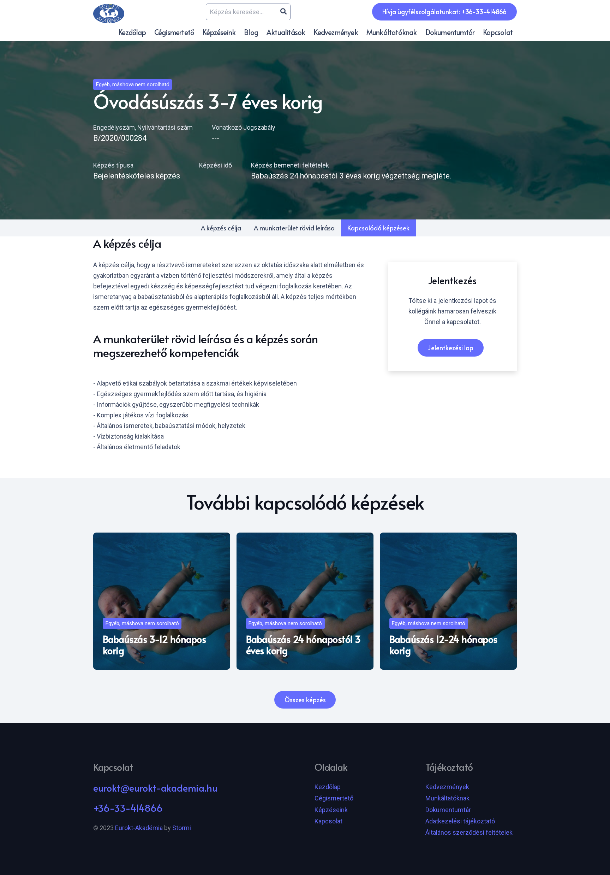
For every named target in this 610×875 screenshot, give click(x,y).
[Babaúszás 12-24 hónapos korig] (448, 601)
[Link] (108, 13)
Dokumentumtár (448, 810)
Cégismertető (334, 798)
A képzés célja (221, 227)
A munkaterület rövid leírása (294, 227)
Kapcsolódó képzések (378, 227)
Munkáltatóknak (447, 798)
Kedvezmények (447, 787)
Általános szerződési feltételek (469, 832)
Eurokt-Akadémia (139, 828)
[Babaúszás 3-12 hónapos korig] (161, 601)
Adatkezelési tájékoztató (460, 821)
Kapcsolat (328, 821)
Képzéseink (331, 810)
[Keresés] (283, 11)
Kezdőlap (328, 787)
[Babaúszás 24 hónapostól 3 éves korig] (305, 601)
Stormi (181, 828)
